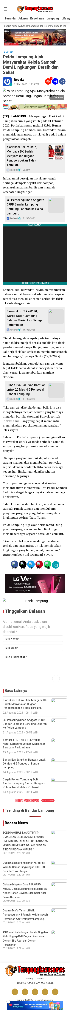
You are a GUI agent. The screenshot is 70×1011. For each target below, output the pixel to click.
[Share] (62, 81)
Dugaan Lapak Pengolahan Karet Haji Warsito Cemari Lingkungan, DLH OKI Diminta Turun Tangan (24, 867)
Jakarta (23, 19)
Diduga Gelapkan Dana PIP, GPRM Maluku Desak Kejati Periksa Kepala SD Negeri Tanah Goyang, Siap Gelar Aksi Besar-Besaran (25, 891)
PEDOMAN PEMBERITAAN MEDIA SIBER (35, 983)
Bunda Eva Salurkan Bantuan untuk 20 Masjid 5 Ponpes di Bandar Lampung (26, 389)
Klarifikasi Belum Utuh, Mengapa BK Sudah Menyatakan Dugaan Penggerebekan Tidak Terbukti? (22, 156)
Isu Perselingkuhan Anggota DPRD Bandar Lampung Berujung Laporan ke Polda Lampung (25, 207)
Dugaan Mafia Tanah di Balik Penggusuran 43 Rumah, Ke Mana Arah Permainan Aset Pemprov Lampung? (25, 915)
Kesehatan (37, 19)
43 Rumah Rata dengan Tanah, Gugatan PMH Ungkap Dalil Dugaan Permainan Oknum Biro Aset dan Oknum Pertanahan (25, 938)
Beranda (10, 19)
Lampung (53, 19)
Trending (28, 978)
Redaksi (19, 79)
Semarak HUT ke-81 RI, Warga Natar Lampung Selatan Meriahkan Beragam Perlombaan (26, 318)
